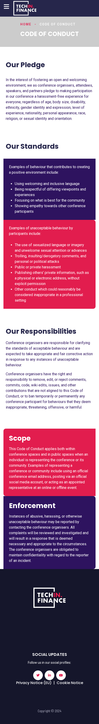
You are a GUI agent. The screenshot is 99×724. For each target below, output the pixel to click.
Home (25, 24)
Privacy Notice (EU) (34, 682)
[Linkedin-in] (49, 675)
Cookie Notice (70, 682)
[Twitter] (38, 675)
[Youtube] (61, 675)
